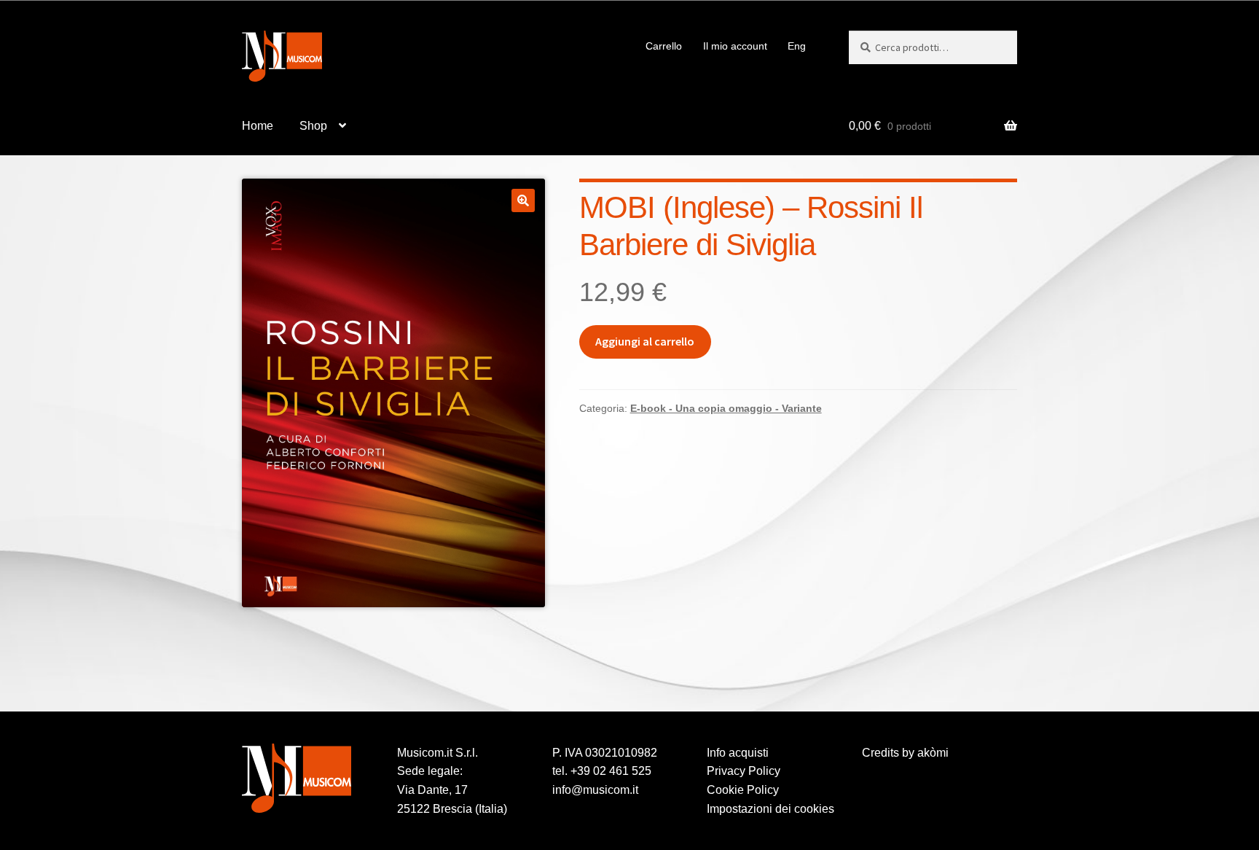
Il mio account (735, 46)
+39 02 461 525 (610, 771)
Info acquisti (738, 752)
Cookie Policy (743, 790)
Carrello (664, 46)
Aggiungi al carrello (644, 341)
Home (257, 126)
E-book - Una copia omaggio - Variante (726, 408)
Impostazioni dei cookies (770, 809)
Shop (313, 126)
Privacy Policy (743, 771)
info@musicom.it (595, 790)
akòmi (933, 752)
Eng (797, 46)
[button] (523, 200)
